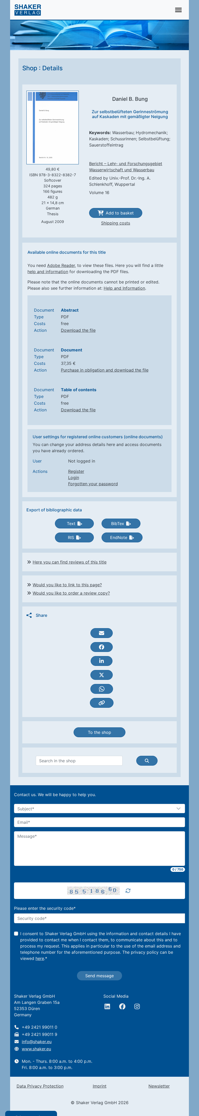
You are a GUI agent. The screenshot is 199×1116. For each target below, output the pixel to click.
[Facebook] (122, 1006)
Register (76, 471)
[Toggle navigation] (178, 10)
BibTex (117, 523)
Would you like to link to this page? (67, 584)
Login (73, 477)
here (39, 958)
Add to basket (120, 212)
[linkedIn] (107, 1006)
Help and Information (124, 288)
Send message (99, 975)
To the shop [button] (99, 732)
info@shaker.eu (37, 1041)
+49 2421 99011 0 (39, 1027)
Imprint (99, 1086)
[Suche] (147, 761)
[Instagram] (137, 1006)
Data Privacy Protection (40, 1086)
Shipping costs (115, 223)
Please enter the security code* (45, 908)
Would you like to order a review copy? (71, 593)
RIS (71, 537)
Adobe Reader (61, 265)
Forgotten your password (93, 483)
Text (71, 523)
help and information (47, 271)
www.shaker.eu (36, 1048)
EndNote (118, 537)
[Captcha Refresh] (128, 890)
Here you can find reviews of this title (69, 562)
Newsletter (159, 1086)
